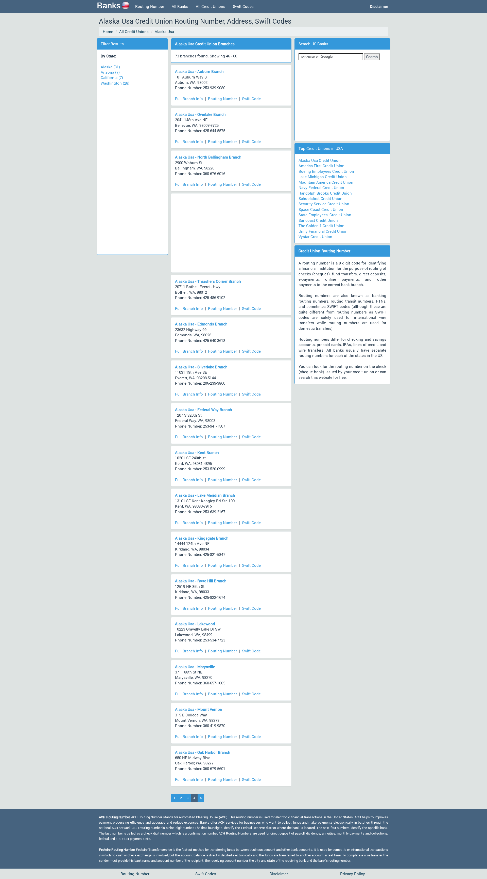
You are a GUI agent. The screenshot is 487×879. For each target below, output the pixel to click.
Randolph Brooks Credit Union (325, 193)
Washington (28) (115, 83)
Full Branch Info (189, 98)
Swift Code (251, 98)
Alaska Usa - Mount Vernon (198, 709)
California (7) (112, 77)
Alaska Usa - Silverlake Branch (201, 366)
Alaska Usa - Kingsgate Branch (202, 538)
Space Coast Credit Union (321, 209)
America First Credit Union (321, 165)
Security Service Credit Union (324, 203)
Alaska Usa (164, 31)
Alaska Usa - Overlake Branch (200, 114)
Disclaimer (279, 873)
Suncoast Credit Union (318, 220)
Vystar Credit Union (315, 236)
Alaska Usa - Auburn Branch (199, 71)
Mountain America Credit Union (326, 182)
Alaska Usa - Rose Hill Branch (201, 580)
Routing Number (149, 6)
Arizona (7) (110, 72)
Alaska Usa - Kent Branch (197, 452)
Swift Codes (243, 6)
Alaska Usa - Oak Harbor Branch (202, 752)
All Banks (180, 6)
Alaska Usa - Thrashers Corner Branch (208, 281)
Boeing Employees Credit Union (326, 171)
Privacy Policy (352, 873)
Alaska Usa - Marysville (195, 666)
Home (108, 31)
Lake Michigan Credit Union (323, 176)
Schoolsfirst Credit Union (320, 198)
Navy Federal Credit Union (321, 187)
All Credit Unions (210, 6)
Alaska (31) (110, 66)
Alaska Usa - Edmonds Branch (201, 323)
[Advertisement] (132, 167)
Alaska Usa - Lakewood (195, 623)
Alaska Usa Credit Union (320, 160)
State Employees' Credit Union (325, 214)
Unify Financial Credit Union (323, 231)
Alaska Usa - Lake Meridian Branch (205, 495)
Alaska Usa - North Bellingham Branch (208, 157)
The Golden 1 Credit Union (321, 225)
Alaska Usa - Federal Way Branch (203, 409)
